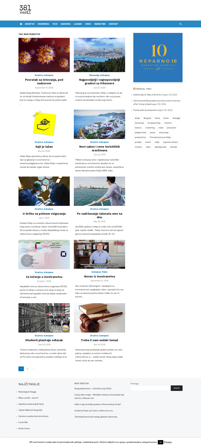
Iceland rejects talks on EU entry (147, 95)
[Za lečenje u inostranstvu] (44, 254)
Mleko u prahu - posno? (28, 398)
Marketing (100, 24)
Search (177, 388)
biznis (166, 118)
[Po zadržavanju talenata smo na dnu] (99, 191)
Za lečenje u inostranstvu (44, 277)
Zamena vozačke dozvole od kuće (33, 416)
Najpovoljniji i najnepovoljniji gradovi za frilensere (99, 81)
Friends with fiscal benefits (145, 110)
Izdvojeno (48, 75)
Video (88, 24)
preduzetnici (140, 137)
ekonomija (139, 123)
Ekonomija (43, 24)
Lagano (78, 24)
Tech (55, 24)
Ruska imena (24, 428)
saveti (148, 142)
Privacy (168, 442)
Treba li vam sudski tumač (99, 340)
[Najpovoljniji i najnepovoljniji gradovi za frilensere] (99, 55)
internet (168, 123)
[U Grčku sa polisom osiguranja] (44, 191)
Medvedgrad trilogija (27, 392)
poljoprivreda (140, 132)
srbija (157, 142)
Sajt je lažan (44, 146)
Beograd (147, 118)
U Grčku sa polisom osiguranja (44, 213)
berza (157, 118)
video (148, 147)
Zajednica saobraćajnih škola (31, 404)
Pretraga (135, 384)
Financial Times (144, 89)
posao (152, 132)
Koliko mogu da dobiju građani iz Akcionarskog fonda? (98, 404)
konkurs (138, 128)
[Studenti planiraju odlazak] (44, 318)
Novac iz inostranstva (99, 276)
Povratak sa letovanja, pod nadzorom (44, 81)
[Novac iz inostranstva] (99, 254)
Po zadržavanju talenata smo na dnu (99, 215)
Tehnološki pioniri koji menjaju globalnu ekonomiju (96, 417)
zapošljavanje (160, 147)
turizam (138, 147)
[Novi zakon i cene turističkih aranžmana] (99, 124)
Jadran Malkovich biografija (30, 410)
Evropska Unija (154, 123)
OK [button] (160, 442)
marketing (150, 128)
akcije (137, 118)
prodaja (138, 142)
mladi (160, 128)
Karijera (66, 24)
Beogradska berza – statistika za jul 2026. (93, 388)
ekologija (176, 118)
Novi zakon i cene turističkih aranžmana (99, 148)
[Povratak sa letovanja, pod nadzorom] (44, 55)
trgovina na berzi (170, 142)
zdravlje (173, 147)
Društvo (29, 24)
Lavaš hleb (23, 422)
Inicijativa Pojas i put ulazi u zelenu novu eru (94, 411)
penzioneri (171, 128)
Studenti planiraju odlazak (44, 340)
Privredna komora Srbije (160, 137)
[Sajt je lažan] (44, 124)
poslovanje (164, 132)
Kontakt (113, 24)
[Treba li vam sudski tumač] (99, 318)
